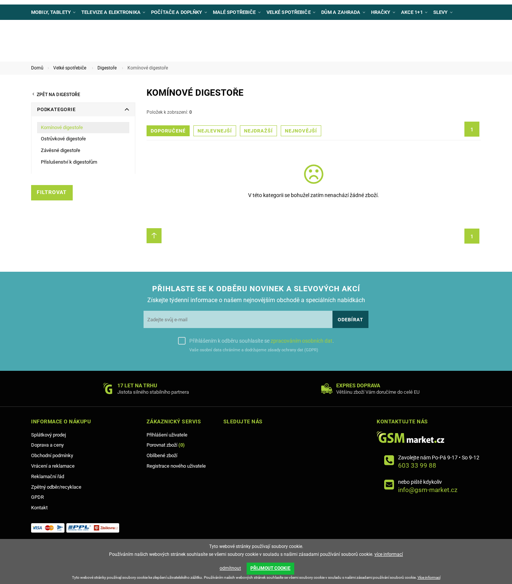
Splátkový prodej (48, 435)
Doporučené (168, 131)
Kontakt (39, 507)
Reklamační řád (47, 476)
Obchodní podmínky (52, 455)
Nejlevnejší (215, 131)
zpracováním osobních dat (301, 341)
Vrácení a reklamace (53, 466)
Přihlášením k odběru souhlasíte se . (261, 341)
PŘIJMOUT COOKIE (270, 568)
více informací (388, 554)
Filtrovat (52, 192)
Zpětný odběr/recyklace (56, 487)
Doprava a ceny (47, 445)
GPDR (37, 497)
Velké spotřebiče (69, 68)
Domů (37, 68)
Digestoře (107, 68)
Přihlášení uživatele (167, 435)
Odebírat (350, 319)
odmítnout (230, 568)
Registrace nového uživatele (176, 466)
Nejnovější (301, 131)
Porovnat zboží (166, 445)
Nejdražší (258, 131)
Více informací (429, 577)
